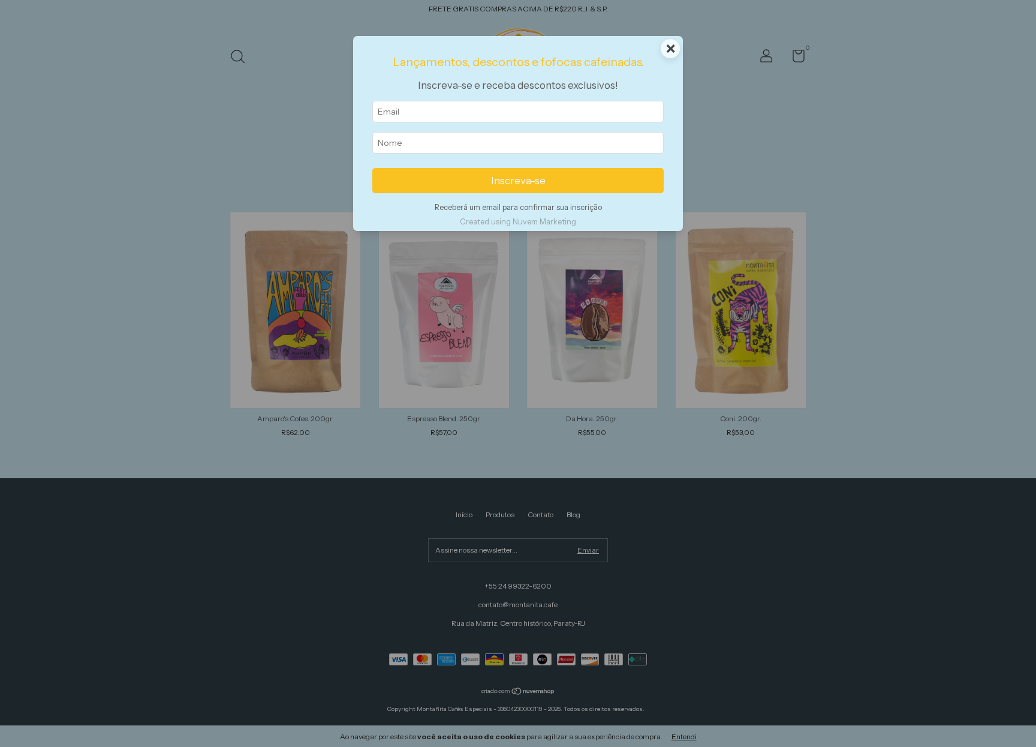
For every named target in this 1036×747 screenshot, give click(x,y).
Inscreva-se (518, 181)
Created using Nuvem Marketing (518, 221)
